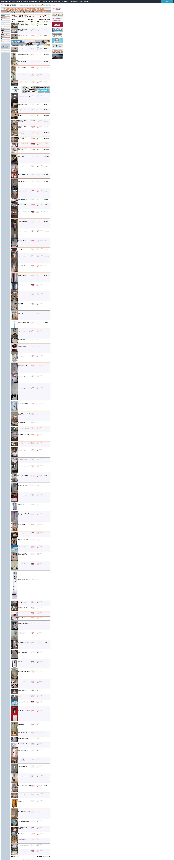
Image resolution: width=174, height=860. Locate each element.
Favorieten (48, 4)
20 (47, 856)
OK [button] (167, 1)
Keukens (3, 19)
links (33, 859)
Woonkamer (3, 15)
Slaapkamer (3, 17)
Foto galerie (30, 19)
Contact (43, 4)
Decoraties (3, 28)
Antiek (2, 30)
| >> (18, 19)
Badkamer (3, 21)
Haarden (3, 36)
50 (48, 856)
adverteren (37, 859)
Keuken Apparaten (5, 40)
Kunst (2, 38)
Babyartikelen (4, 34)
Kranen (2, 42)
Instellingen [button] (86, 1)
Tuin (2, 32)
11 (16, 19)
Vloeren (3, 26)
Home (33, 4)
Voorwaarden (38, 4)
